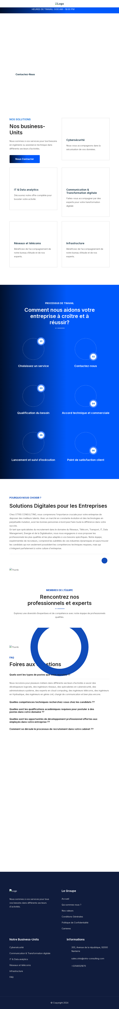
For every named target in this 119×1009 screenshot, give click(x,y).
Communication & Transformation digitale (81, 191)
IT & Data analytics (26, 189)
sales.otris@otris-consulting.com (87, 958)
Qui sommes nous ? (71, 904)
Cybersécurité (75, 139)
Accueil (65, 898)
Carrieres (66, 928)
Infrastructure (75, 243)
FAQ (11, 977)
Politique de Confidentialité (75, 922)
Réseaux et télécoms (27, 243)
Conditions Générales (72, 916)
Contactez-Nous (25, 74)
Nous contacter (24, 159)
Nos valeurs (67, 910)
